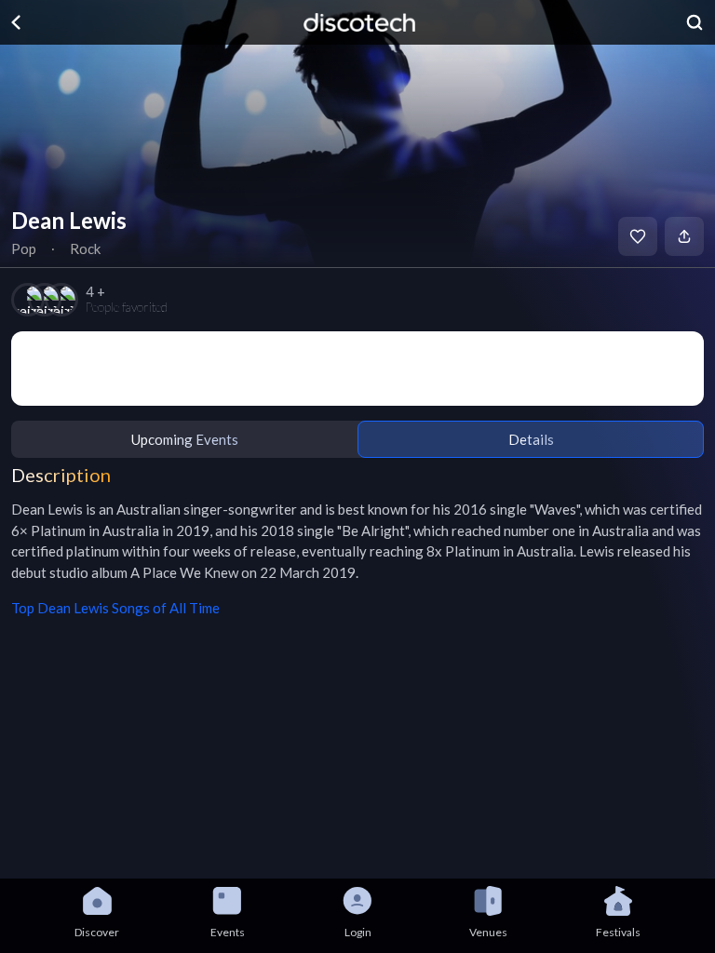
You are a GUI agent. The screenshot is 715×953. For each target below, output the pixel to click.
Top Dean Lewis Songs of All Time (115, 607)
